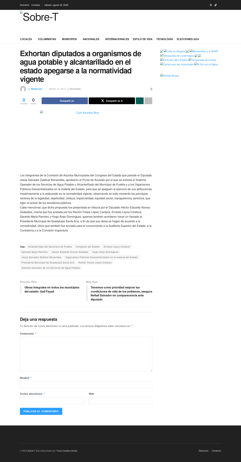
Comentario (28, 333)
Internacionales (117, 39)
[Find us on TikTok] (216, 5)
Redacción (36, 88)
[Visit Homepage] (45, 22)
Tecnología (164, 39)
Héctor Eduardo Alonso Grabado (70, 251)
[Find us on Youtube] (220, 5)
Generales (75, 88)
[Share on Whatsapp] (140, 100)
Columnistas (47, 39)
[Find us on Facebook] (202, 5)
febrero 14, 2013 (57, 88)
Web (91, 393)
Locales (26, 39)
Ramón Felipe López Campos (95, 262)
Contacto (35, 4)
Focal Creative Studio (67, 450)
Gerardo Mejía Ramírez (35, 251)
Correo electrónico (32, 393)
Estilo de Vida (142, 39)
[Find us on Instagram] (206, 5)
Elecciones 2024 (188, 39)
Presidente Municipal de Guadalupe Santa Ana (48, 262)
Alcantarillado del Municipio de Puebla (50, 246)
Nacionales (91, 39)
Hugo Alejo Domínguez (105, 251)
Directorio (24, 4)
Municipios (69, 39)
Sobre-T (31, 450)
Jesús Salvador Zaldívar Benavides (41, 257)
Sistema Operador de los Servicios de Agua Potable (51, 267)
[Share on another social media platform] (148, 100)
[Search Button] (219, 39)
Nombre (26, 378)
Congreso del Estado (88, 246)
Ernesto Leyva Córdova (117, 246)
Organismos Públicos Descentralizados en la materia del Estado (101, 257)
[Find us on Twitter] (211, 5)
